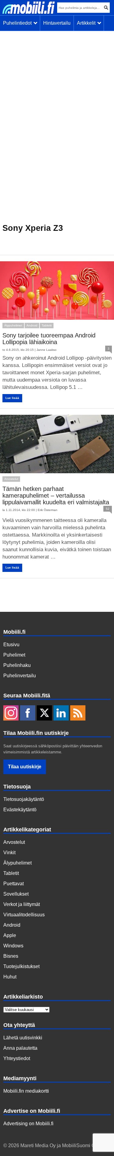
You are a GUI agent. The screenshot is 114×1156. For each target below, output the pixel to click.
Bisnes (10, 956)
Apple (9, 935)
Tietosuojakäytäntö (23, 799)
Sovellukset (16, 894)
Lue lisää (12, 398)
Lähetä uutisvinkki (22, 1037)
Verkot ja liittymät (21, 904)
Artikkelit (87, 23)
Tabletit (47, 325)
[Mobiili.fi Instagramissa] (11, 713)
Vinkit (9, 852)
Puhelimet (14, 654)
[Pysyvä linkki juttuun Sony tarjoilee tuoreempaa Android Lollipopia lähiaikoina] (57, 290)
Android (31, 325)
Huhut (9, 976)
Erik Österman (47, 510)
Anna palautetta (20, 1048)
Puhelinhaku (17, 665)
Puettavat (13, 883)
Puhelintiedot (18, 23)
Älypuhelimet (13, 325)
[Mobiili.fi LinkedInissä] (61, 713)
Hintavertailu (57, 23)
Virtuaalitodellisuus (24, 914)
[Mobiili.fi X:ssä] (44, 713)
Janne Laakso (46, 349)
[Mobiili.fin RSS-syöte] (77, 713)
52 (107, 508)
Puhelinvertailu (19, 675)
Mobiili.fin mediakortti (26, 1091)
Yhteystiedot (16, 1058)
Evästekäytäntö (19, 809)
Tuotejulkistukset (21, 966)
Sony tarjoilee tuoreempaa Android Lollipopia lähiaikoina (48, 338)
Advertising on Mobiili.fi (28, 1123)
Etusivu (11, 644)
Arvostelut (11, 479)
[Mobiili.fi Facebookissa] (27, 713)
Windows (13, 945)
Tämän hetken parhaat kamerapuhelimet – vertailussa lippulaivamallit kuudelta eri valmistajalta (55, 495)
